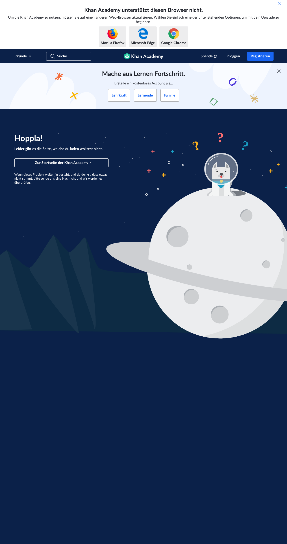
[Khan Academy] (143, 56)
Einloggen (232, 56)
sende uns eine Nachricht (58, 178)
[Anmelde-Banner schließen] (278, 71)
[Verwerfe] (279, 3)
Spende (207, 56)
